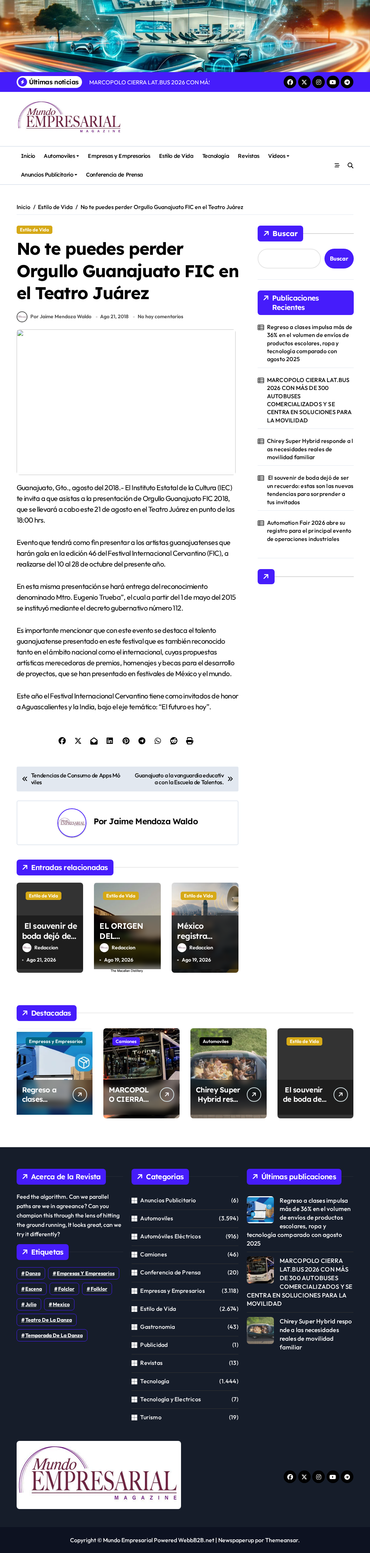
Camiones (126, 1041)
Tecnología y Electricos (170, 1399)
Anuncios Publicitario (47, 174)
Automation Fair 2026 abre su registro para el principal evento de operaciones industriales (309, 530)
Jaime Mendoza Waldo (153, 821)
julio (30, 1304)
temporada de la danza (54, 1335)
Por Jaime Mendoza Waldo (60, 316)
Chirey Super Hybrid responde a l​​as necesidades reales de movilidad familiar (310, 449)
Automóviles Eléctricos (170, 1236)
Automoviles (59, 155)
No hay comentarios (160, 316)
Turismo (150, 1417)
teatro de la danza (48, 1320)
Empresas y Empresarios (119, 155)
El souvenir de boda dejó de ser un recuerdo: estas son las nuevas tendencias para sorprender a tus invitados (310, 489)
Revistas (248, 155)
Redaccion (46, 947)
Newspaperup (236, 1540)
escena (33, 1289)
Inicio (28, 155)
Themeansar (281, 1540)
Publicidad (154, 1344)
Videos (276, 155)
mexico (61, 1304)
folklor (99, 1289)
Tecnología (215, 155)
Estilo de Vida (176, 155)
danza (32, 1273)
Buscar (285, 233)
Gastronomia (157, 1326)
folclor (66, 1289)
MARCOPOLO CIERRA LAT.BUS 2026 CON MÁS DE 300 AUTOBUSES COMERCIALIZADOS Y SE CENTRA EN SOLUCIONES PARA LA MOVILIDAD (309, 400)
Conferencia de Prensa (114, 174)
